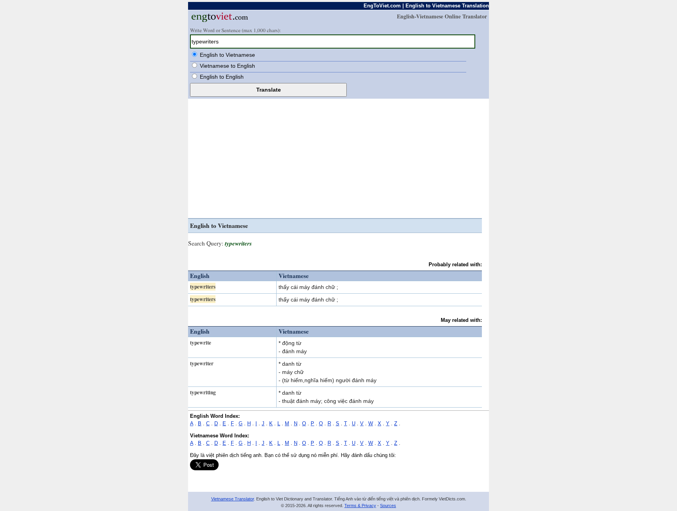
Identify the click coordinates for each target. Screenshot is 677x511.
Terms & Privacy (360, 505)
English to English (222, 77)
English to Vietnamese (227, 55)
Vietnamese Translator (232, 499)
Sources (388, 505)
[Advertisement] (335, 159)
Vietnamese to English (227, 66)
